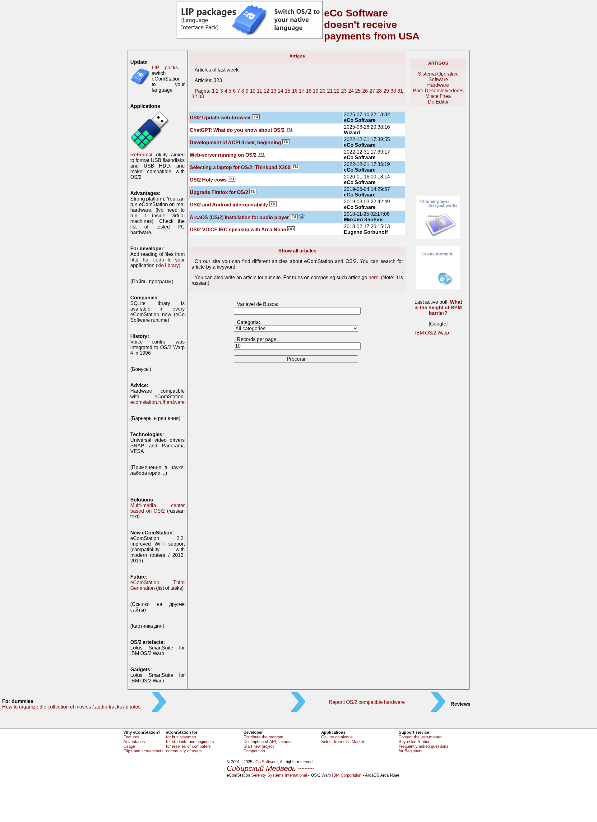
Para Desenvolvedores (438, 90)
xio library (168, 265)
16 (295, 91)
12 (266, 91)
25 (358, 91)
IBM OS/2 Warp (432, 332)
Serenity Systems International (279, 775)
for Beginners (411, 751)
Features (131, 737)
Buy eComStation (414, 741)
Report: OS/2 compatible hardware (367, 702)
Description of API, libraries (268, 741)
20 (323, 91)
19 (315, 91)
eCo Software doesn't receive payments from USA (371, 24)
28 (379, 91)
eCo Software (265, 762)
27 (372, 91)
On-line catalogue (337, 737)
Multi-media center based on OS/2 (157, 508)
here (373, 277)
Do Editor (438, 101)
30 (393, 91)
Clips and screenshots (143, 751)
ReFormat (141, 154)
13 (273, 91)
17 (301, 91)
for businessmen (181, 737)
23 (344, 91)
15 (287, 91)
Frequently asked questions (423, 746)
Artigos (438, 63)
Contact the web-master (420, 737)
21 (330, 91)
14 (280, 91)
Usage (129, 746)
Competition (254, 751)
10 (253, 91)
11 (259, 91)
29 (386, 91)
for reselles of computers (188, 746)
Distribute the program (263, 737)
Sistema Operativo (438, 73)
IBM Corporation (346, 775)
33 (201, 96)
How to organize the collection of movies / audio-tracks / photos (71, 706)
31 (400, 91)
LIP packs (165, 67)
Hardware (438, 85)
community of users (184, 751)
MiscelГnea (438, 96)
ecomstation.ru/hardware (157, 402)
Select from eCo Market (342, 741)
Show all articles (297, 250)
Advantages (134, 741)
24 (351, 91)
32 (194, 96)
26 (365, 91)
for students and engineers (190, 741)
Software (438, 79)
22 (337, 91)
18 (309, 91)
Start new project (258, 746)
